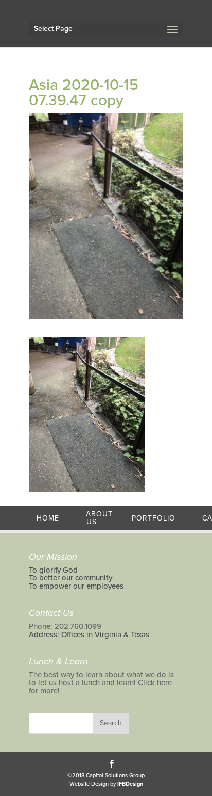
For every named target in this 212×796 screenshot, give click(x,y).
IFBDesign (130, 784)
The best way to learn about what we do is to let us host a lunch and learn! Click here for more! (101, 682)
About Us (99, 518)
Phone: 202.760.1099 (65, 626)
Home (48, 518)
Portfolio (153, 518)
